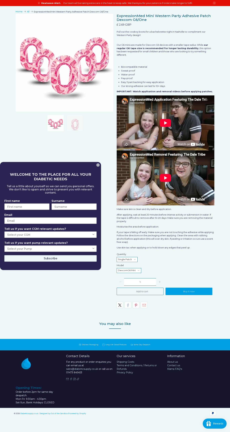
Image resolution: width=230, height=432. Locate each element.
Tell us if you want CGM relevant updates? (35, 229)
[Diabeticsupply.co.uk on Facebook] (71, 379)
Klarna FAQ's (174, 368)
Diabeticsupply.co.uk (29, 413)
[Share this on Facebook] (128, 305)
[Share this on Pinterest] (136, 305)
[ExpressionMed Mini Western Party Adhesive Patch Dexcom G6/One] (88, 63)
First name (12, 201)
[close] (214, 3)
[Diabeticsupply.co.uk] (30, 370)
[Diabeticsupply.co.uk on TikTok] (78, 379)
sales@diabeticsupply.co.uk (82, 368)
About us (172, 361)
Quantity (121, 254)
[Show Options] (93, 235)
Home (19, 11)
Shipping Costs (125, 361)
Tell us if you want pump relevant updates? (36, 242)
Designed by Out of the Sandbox (53, 413)
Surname (58, 201)
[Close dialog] (98, 165)
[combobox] (49, 235)
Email (8, 215)
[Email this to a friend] (144, 305)
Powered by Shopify (77, 413)
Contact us (173, 365)
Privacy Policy (125, 372)
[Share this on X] (120, 305)
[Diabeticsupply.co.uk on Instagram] (74, 379)
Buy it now (189, 291)
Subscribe (50, 258)
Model (120, 265)
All (28, 11)
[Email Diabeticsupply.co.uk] (67, 379)
